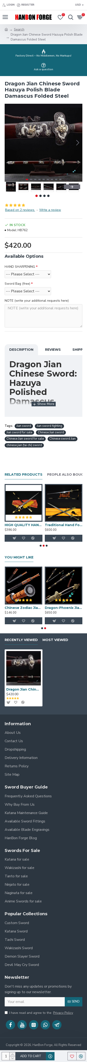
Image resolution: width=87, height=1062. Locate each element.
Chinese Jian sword (51, 432)
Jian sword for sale (19, 432)
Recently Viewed (21, 640)
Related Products (23, 475)
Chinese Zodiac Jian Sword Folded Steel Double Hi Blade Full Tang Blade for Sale (23, 608)
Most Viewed (55, 640)
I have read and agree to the (41, 1013)
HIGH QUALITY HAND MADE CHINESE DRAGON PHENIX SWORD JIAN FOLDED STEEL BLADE (23, 525)
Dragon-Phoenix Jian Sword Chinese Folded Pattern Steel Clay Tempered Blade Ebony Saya (64, 608)
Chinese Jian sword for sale (25, 439)
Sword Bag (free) (17, 283)
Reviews (53, 349)
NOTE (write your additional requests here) (37, 300)
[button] (9, 142)
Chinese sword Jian (62, 439)
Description (21, 349)
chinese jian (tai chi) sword (24, 445)
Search (19, 29)
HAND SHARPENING (20, 266)
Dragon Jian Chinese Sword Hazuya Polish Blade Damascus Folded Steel (23, 689)
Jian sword (23, 426)
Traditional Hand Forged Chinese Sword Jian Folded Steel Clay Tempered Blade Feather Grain (64, 525)
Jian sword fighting (49, 426)
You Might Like (19, 557)
